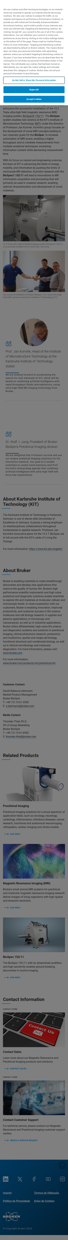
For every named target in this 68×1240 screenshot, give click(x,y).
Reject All (33, 89)
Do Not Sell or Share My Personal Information (34, 80)
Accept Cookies (34, 99)
